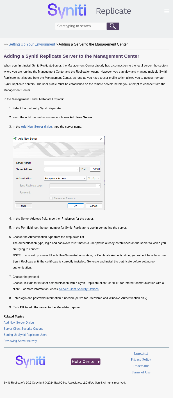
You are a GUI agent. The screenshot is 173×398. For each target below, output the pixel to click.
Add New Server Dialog (19, 322)
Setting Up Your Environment (32, 44)
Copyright (141, 353)
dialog (36, 126)
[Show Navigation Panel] (167, 11)
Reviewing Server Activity (20, 341)
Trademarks (141, 366)
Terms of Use (141, 372)
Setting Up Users (25, 334)
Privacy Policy (141, 359)
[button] (113, 26)
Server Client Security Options (79, 289)
